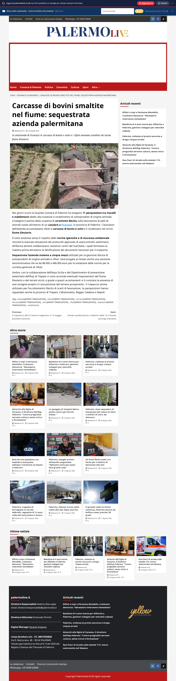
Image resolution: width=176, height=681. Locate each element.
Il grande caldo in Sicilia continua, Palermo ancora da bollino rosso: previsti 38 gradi (101, 511)
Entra (139, 11)
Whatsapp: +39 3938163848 (78, 19)
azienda (21, 299)
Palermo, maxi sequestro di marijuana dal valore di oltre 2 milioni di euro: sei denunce (101, 413)
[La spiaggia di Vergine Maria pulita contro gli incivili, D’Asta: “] (64, 394)
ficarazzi (16, 302)
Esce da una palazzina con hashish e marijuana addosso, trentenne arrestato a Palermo (27, 463)
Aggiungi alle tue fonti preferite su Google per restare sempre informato (44, 3)
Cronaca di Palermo (30, 87)
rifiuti (72, 302)
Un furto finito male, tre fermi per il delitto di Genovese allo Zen (98, 462)
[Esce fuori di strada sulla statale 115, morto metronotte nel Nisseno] (151, 546)
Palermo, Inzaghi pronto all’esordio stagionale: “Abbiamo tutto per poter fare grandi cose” (62, 463)
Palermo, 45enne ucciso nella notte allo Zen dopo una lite (64, 508)
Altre (94, 87)
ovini (44, 302)
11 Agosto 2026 (106, 518)
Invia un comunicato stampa (49, 19)
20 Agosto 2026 (106, 420)
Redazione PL (20, 131)
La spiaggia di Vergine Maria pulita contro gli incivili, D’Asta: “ (64, 412)
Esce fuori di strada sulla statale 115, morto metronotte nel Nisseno (141, 162)
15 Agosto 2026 (32, 518)
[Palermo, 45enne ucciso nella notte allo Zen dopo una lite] (64, 492)
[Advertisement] (88, 63)
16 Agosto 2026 (69, 471)
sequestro (102, 302)
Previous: (37, 315)
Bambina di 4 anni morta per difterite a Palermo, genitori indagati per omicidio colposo (64, 365)
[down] (99, 87)
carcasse (80, 299)
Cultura (75, 87)
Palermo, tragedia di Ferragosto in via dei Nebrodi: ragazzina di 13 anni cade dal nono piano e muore (27, 511)
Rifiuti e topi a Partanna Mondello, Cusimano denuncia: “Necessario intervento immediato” (24, 365)
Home (13, 87)
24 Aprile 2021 (33, 131)
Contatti (28, 19)
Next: (92, 315)
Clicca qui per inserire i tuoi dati (156, 11)
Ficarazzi (66, 224)
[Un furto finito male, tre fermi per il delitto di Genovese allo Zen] (100, 444)
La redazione (16, 19)
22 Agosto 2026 (32, 373)
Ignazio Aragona (38, 627)
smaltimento (33, 305)
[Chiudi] (172, 3)
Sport (86, 87)
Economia (62, 87)
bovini (50, 299)
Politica (49, 87)
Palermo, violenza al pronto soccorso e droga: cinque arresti (100, 364)
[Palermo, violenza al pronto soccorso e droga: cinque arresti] (100, 346)
